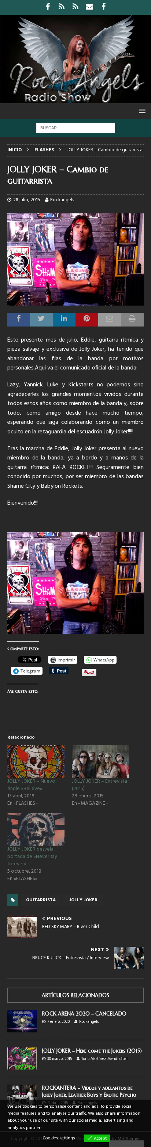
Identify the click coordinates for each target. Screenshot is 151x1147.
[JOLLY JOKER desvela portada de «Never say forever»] (36, 829)
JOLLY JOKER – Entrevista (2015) (99, 785)
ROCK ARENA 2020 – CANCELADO (84, 1013)
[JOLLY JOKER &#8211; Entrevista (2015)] (100, 761)
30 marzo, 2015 (59, 1059)
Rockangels (62, 200)
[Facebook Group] (103, 7)
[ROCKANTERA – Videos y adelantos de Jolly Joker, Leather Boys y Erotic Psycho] (22, 1096)
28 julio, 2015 (26, 200)
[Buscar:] (75, 128)
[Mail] (89, 7)
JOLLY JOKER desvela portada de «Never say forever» (32, 856)
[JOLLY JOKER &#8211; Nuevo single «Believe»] (36, 761)
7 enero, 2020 (58, 1021)
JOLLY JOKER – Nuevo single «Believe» (31, 785)
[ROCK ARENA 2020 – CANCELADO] (22, 1021)
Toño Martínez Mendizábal (104, 1059)
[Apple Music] (75, 7)
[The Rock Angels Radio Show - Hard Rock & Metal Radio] (75, 99)
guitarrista (41, 900)
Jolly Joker (83, 900)
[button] (141, 110)
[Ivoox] (61, 7)
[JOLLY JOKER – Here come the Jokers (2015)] (22, 1058)
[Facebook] (47, 7)
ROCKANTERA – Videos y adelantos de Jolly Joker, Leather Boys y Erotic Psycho (89, 1091)
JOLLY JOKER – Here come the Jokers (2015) (92, 1050)
